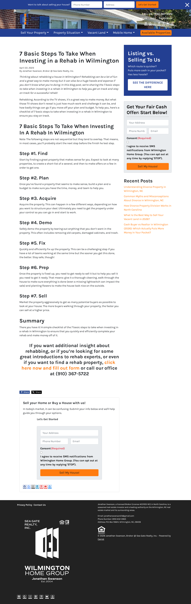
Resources (165, 18)
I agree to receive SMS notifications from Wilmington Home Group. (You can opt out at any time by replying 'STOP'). (69, 460)
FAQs (153, 18)
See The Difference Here (148, 85)
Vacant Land (96, 32)
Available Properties (156, 32)
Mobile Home (122, 32)
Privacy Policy (24, 505)
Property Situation (67, 32)
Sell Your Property (33, 32)
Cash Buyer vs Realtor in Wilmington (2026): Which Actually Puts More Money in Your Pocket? (146, 228)
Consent (52, 448)
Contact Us (140, 18)
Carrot (101, 539)
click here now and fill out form (68, 365)
